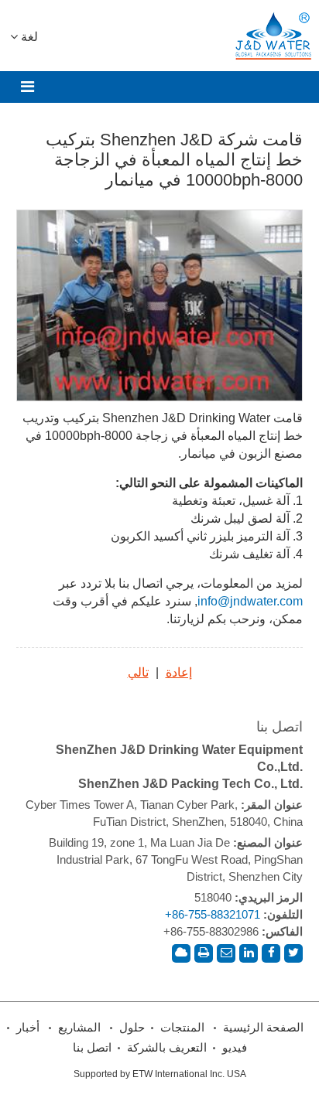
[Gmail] (226, 953)
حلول (132, 1027)
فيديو (234, 1047)
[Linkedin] (248, 953)
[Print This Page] (203, 953)
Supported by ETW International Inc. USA (160, 1074)
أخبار (27, 1027)
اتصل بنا (279, 727)
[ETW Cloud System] (181, 953)
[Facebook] (271, 953)
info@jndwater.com (250, 601)
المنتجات (182, 1027)
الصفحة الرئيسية (263, 1027)
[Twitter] (293, 953)
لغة (28, 36)
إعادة (179, 672)
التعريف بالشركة (167, 1047)
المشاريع (79, 1027)
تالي (138, 672)
